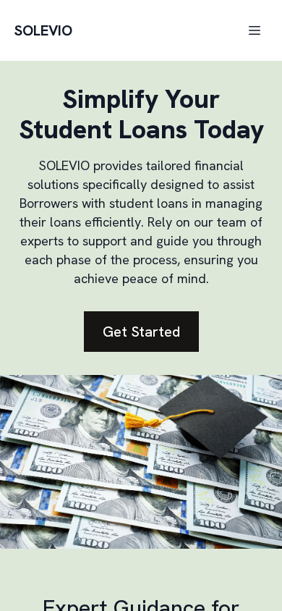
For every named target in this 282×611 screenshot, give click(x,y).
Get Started (141, 331)
